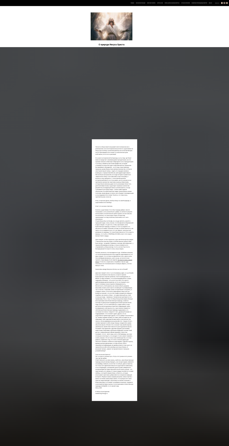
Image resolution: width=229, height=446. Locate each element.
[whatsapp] (224, 3)
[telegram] (222, 3)
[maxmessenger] (227, 3)
